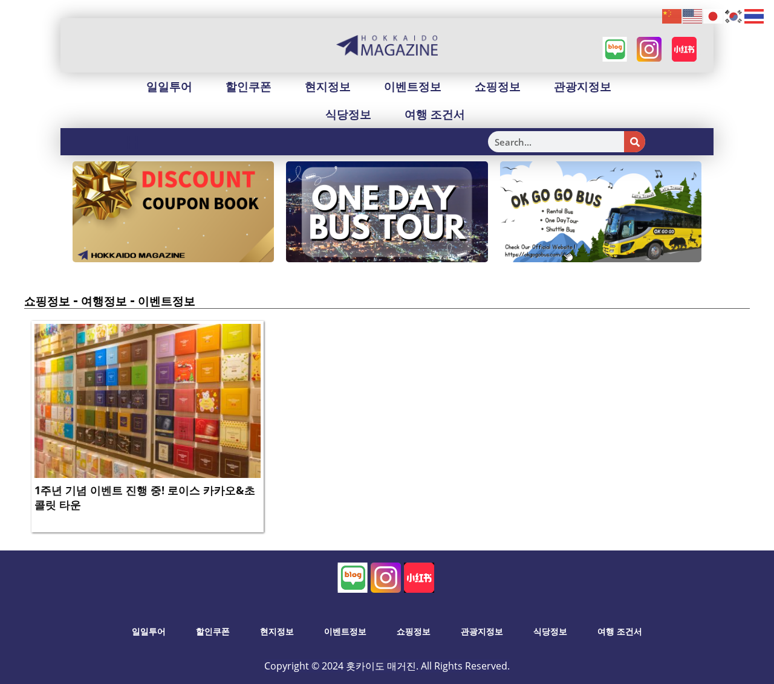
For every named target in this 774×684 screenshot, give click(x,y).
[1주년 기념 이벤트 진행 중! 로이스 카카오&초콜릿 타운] (147, 400)
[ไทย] (754, 15)
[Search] (634, 141)
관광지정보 (582, 86)
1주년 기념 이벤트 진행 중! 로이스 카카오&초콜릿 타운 (144, 497)
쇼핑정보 (498, 86)
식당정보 (348, 114)
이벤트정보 (412, 86)
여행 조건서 (435, 114)
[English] (693, 15)
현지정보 (328, 86)
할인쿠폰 (249, 86)
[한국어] (734, 15)
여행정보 (104, 301)
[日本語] (713, 15)
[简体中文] (672, 15)
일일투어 (169, 86)
